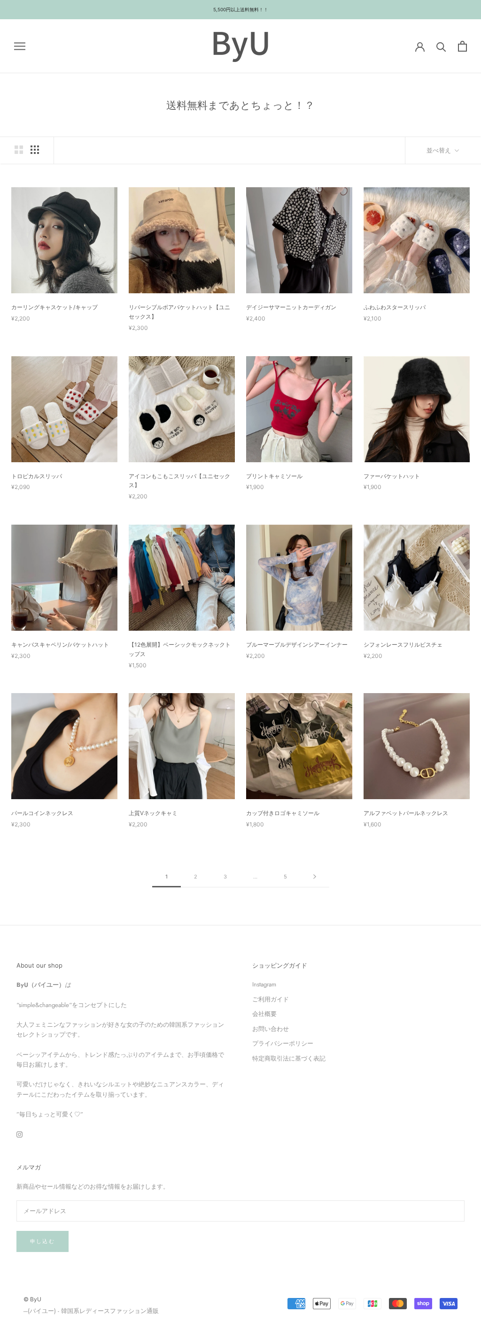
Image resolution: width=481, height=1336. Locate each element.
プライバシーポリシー (282, 1043)
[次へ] (314, 877)
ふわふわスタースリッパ (395, 307)
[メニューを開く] (19, 46)
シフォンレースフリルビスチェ (403, 644)
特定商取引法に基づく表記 (289, 1058)
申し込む (42, 1241)
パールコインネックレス (42, 813)
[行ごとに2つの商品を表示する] (19, 149)
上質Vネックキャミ (153, 813)
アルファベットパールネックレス (406, 813)
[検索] (441, 46)
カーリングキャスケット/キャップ (54, 307)
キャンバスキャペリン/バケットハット (60, 644)
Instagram (264, 984)
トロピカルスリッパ (36, 476)
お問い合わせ (270, 1028)
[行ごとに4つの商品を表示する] (35, 149)
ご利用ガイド (270, 999)
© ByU (32, 1299)
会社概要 (264, 1013)
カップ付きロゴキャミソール (282, 813)
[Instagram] (19, 1133)
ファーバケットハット (392, 476)
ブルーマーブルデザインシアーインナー (297, 644)
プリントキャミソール (274, 476)
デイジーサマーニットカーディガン (291, 307)
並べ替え (440, 150)
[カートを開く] (462, 46)
